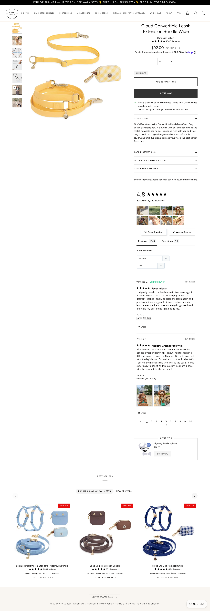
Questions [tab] (167, 241)
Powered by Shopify (148, 604)
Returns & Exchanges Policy (150, 160)
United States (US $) (103, 597)
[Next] (195, 496)
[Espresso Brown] (20, 578)
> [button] (166, 424)
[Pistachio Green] (40, 578)
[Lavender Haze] (70, 578)
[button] (25, 13)
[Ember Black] (14, 578)
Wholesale (79, 604)
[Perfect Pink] (60, 578)
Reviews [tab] (142, 241)
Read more (139, 141)
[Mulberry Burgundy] (65, 578)
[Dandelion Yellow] (35, 578)
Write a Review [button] (184, 231)
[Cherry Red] (25, 578)
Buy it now (166, 93)
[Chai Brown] (30, 578)
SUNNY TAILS (59, 604)
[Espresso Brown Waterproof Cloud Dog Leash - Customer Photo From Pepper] (142, 210)
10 (190, 421)
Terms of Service (125, 604)
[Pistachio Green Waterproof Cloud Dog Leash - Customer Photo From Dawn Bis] (142, 220)
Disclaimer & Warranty (147, 168)
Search (91, 604)
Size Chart (141, 73)
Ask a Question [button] (155, 231)
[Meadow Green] (45, 578)
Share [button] (143, 326)
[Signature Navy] (55, 578)
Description (141, 118)
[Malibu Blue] (50, 578)
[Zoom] (30, 121)
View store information (176, 109)
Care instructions (145, 152)
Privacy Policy (105, 604)
